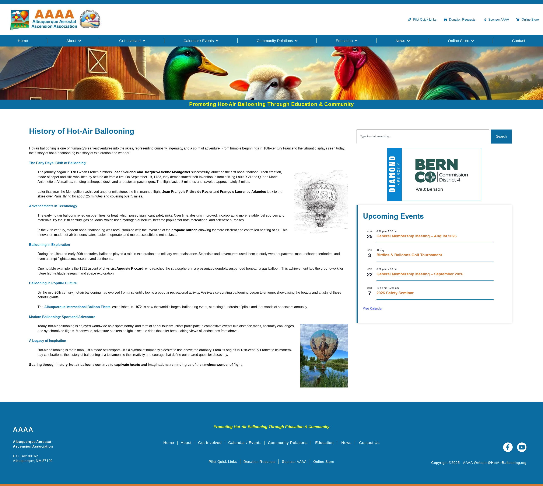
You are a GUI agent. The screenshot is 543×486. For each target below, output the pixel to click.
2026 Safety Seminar (395, 293)
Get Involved (130, 41)
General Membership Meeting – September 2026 (419, 274)
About (71, 41)
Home (23, 41)
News (400, 41)
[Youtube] (522, 447)
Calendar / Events (198, 41)
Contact (518, 41)
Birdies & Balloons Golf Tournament (409, 255)
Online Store (458, 41)
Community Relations (275, 41)
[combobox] (423, 137)
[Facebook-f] (508, 447)
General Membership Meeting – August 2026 (416, 236)
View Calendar (372, 308)
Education (344, 41)
